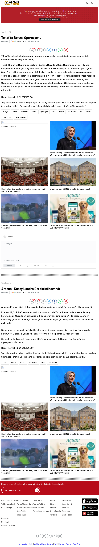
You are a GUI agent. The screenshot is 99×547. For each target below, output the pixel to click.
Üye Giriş (5, 518)
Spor (43, 362)
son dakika (72, 112)
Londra (22, 362)
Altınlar (53, 500)
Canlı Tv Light (7, 507)
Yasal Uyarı (77, 544)
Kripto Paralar (55, 511)
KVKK (56, 544)
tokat (88, 112)
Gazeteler (66, 511)
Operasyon (44, 112)
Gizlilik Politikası (40, 544)
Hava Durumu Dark (9, 500)
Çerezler (50, 544)
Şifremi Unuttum (8, 525)
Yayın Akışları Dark (25, 504)
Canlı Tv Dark (22, 500)
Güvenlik (24, 112)
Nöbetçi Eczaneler (25, 507)
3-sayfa (6, 112)
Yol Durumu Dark (8, 504)
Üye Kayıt (5, 522)
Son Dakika (22, 511)
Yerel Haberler (20, 117)
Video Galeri (67, 504)
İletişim (30, 544)
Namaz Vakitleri (39, 504)
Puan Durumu (38, 507)
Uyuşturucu (7, 117)
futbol (5, 362)
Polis (53, 112)
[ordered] (35, 265)
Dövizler (53, 504)
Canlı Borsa (37, 500)
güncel (15, 112)
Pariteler (53, 515)
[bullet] (38, 265)
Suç (81, 112)
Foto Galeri (66, 500)
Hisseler (53, 507)
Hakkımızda (22, 544)
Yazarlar (65, 507)
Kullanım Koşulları (65, 544)
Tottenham (53, 362)
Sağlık (61, 112)
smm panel (21, 515)
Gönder (9, 265)
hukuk (34, 112)
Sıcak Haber (67, 515)
